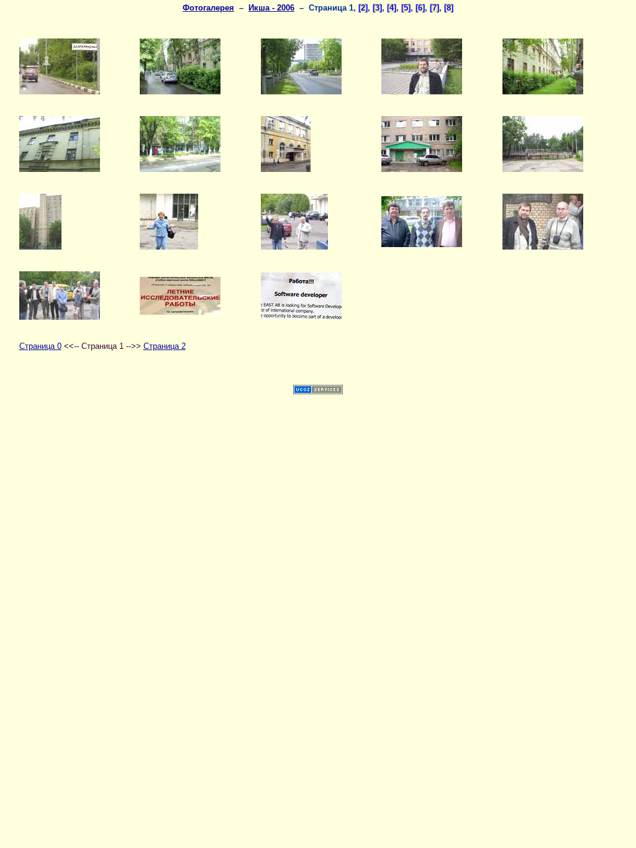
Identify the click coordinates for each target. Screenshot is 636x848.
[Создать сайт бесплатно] (318, 391)
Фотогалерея (208, 7)
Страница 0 (40, 346)
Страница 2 (164, 346)
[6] (420, 7)
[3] (377, 7)
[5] (406, 7)
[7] (434, 7)
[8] (448, 7)
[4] (391, 7)
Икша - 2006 (271, 7)
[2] (363, 7)
